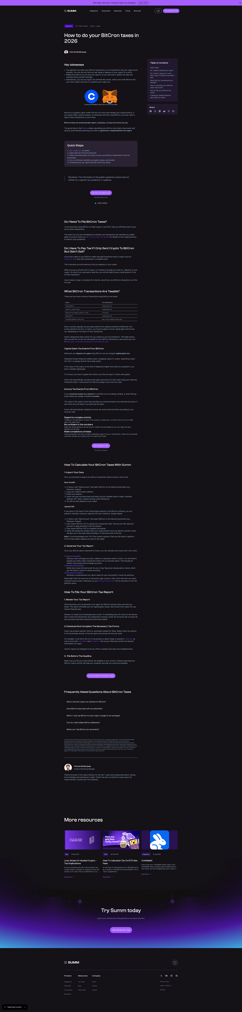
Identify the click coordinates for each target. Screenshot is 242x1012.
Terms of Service (165, 985)
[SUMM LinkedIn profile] (171, 976)
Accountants (106, 11)
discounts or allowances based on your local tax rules (88, 342)
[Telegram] (169, 111)
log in (79, 151)
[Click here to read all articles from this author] (101, 772)
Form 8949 (82, 641)
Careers (94, 986)
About (94, 982)
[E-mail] (173, 111)
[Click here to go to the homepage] (70, 10)
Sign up (72, 151)
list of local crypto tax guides (97, 237)
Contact (94, 990)
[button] (101, 701)
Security (162, 990)
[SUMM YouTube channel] (166, 976)
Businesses (118, 11)
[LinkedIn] (160, 111)
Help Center (82, 990)
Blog (79, 986)
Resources (137, 11)
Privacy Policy (164, 981)
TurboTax (128, 639)
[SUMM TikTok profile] (176, 976)
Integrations (94, 11)
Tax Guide (81, 982)
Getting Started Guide (106, 581)
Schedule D (95, 641)
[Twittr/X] (155, 111)
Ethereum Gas (69, 259)
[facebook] (150, 111)
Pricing (128, 11)
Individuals (67, 986)
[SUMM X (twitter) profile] (161, 976)
